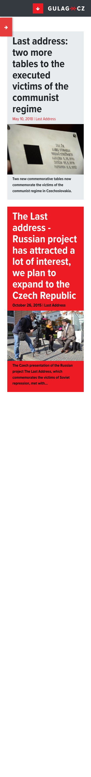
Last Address (46, 119)
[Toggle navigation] (38, 8)
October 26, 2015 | (28, 305)
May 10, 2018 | (23, 119)
